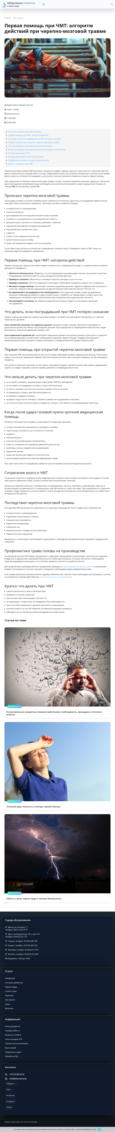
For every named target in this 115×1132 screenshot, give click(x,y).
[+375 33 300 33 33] (7, 1074)
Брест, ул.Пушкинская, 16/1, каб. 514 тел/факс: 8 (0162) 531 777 (22, 935)
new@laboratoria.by (18, 1078)
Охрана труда (11, 987)
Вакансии (9, 1008)
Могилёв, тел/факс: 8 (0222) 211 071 (23, 950)
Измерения (10, 978)
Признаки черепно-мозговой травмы (24, 131)
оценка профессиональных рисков (77, 566)
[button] (57, 4)
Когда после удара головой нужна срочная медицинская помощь (37, 149)
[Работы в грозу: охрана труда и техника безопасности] (57, 858)
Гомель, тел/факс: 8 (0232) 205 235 (22, 941)
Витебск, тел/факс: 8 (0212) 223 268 (23, 954)
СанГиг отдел (11, 991)
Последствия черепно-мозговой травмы (26, 157)
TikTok (9, 1107)
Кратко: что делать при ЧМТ (20, 164)
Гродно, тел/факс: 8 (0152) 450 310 (22, 945)
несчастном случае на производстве (55, 577)
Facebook (10, 1095)
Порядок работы (12, 1030)
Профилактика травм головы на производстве (28, 160)
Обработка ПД (11, 1056)
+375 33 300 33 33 (16, 1074)
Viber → (9, 1089)
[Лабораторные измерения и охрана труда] (18, 4)
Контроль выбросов (14, 982)
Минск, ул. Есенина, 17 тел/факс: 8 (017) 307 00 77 (16, 928)
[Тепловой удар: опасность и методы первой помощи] (57, 766)
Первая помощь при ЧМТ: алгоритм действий (28, 135)
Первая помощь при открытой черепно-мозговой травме (33, 142)
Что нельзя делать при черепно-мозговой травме (30, 146)
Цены (7, 1004)
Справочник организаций (16, 1043)
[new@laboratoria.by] (7, 1079)
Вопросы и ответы (13, 1035)
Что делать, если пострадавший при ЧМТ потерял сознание (34, 139)
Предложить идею (13, 1052)
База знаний (10, 1048)
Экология (9, 995)
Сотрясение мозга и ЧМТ (19, 153)
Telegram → (11, 1083)
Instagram (10, 1101)
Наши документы (12, 1026)
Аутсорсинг (10, 1000)
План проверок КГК (13, 1039)
